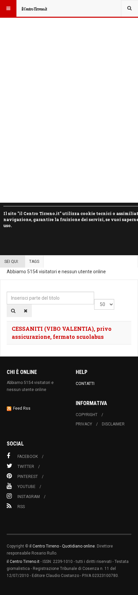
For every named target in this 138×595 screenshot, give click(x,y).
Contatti (85, 383)
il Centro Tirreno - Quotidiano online (62, 546)
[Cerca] (13, 310)
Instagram (28, 496)
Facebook (27, 456)
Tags (34, 261)
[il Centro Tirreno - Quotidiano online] (34, 8)
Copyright (86, 414)
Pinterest (27, 476)
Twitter (25, 466)
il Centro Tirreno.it (23, 561)
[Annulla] (25, 310)
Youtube (26, 486)
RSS (21, 506)
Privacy (84, 424)
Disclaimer (113, 424)
